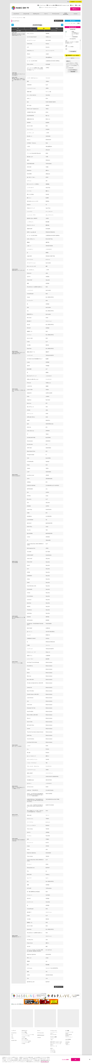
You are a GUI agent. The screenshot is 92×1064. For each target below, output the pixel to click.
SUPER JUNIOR (49, 393)
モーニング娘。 (49, 91)
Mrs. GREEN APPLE (50, 297)
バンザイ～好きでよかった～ (32, 78)
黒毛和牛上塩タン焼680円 (32, 218)
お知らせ (51, 1033)
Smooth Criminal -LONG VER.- (33, 694)
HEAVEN (29, 122)
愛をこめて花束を (30, 194)
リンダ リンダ (29, 355)
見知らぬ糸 (29, 815)
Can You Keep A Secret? (32, 36)
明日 (44, 28)
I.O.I (46, 444)
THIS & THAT (29, 280)
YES (28, 978)
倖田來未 (47, 105)
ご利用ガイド (67, 1044)
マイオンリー (29, 895)
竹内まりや (48, 652)
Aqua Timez (48, 208)
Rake (47, 143)
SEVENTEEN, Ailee (49, 423)
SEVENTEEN (48, 447)
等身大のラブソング (31, 208)
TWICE (47, 108)
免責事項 (66, 1033)
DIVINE (28, 572)
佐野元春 (47, 616)
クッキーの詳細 (52, 1052)
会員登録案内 (67, 1042)
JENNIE (47, 475)
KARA (47, 413)
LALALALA (29, 599)
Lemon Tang (29, 509)
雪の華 (28, 365)
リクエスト (76, 13)
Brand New (29, 348)
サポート (73, 5)
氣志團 (47, 358)
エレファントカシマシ (50, 50)
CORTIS (47, 492)
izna (46, 488)
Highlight (47, 461)
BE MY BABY (29, 628)
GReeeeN (48, 149)
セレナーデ (29, 877)
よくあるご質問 (52, 1051)
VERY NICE (29, 447)
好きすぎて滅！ (30, 125)
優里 (46, 266)
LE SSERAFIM (48, 516)
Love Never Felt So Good (32, 742)
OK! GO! (28, 946)
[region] (46, 1059)
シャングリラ (29, 211)
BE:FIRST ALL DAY (30, 981)
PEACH (28, 54)
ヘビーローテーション (31, 88)
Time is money (30, 828)
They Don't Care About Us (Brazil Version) (35, 732)
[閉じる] (89, 1059)
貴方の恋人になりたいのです (32, 201)
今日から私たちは (30, 430)
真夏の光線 (29, 91)
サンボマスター (49, 379)
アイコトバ (29, 864)
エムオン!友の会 (68, 1039)
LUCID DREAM (30, 519)
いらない (28, 936)
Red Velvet (48, 399)
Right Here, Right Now (31, 852)
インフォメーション (42, 5)
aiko (46, 180)
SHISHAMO (48, 136)
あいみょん (48, 259)
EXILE (47, 112)
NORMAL (29, 482)
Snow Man (48, 95)
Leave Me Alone (30, 697)
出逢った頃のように (31, 238)
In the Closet (29, 704)
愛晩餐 (28, 961)
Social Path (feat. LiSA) (31, 585)
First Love (29, 382)
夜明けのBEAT (30, 773)
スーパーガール (30, 822)
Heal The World (30, 711)
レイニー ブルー (30, 658)
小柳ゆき (47, 81)
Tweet (68, 1)
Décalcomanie (30, 441)
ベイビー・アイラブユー (32, 762)
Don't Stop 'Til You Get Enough (33, 662)
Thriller (28, 669)
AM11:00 (28, 204)
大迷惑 (28, 645)
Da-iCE (47, 842)
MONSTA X (48, 420)
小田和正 (47, 67)
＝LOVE (47, 132)
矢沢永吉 (47, 638)
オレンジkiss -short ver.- (31, 95)
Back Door (29, 603)
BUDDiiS (47, 825)
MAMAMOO (48, 441)
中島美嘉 (47, 365)
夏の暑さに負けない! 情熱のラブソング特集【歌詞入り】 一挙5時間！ (18, 79)
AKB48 (47, 88)
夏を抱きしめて (30, 156)
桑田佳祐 (47, 225)
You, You (28, 530)
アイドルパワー (30, 300)
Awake (28, 846)
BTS (46, 403)
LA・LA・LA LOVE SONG (32, 60)
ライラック (29, 334)
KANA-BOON (48, 852)
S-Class (28, 592)
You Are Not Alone (30, 738)
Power (28, 464)
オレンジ (28, 149)
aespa (47, 495)
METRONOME (30, 488)
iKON (47, 417)
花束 (28, 307)
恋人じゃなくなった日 (31, 266)
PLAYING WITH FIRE (31, 437)
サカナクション (49, 321)
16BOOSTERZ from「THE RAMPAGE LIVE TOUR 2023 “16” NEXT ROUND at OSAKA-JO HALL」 (35, 800)
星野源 (47, 252)
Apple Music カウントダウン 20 (18, 270)
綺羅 (28, 971)
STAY (28, 458)
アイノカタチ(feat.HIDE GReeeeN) (34, 153)
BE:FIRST (48, 867)
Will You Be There (30, 725)
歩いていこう (29, 631)
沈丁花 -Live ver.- (30, 786)
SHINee (47, 389)
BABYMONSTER (49, 523)
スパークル (29, 190)
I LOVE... (28, 146)
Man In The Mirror (30, 690)
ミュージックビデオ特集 (25, 1035)
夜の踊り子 (29, 321)
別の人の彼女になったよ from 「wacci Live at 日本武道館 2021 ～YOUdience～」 (35, 811)
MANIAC (28, 606)
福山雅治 (47, 122)
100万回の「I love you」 (32, 143)
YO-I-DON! (29, 551)
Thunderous (29, 609)
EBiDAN (47, 345)
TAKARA (47, 828)
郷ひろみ (47, 115)
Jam (28, 701)
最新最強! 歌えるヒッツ (16, 936)
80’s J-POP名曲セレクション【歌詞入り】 (18, 617)
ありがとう (29, 783)
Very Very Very (30, 444)
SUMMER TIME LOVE (31, 112)
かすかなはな (29, 968)
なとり (47, 877)
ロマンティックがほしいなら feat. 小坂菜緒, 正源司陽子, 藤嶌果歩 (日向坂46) (35, 950)
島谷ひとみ (48, 119)
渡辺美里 (47, 620)
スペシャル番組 (24, 1032)
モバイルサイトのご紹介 (69, 1032)
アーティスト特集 (24, 1033)
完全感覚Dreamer (30, 779)
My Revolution (30, 620)
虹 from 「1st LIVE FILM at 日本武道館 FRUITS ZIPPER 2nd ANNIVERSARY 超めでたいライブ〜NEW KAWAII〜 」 (35, 794)
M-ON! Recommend (40, 1035)
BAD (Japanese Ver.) (31, 548)
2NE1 (47, 410)
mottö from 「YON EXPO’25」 (33, 790)
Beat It (28, 672)
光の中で (28, 276)
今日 (31, 28)
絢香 (46, 946)
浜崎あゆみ (48, 173)
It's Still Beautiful (30, 461)
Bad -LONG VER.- (30, 679)
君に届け (28, 752)
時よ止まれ (29, 499)
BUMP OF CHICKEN (50, 805)
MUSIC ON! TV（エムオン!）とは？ (63, 5)
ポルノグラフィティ (49, 215)
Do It (28, 502)
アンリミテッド (30, 842)
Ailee (47, 406)
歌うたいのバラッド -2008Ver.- (33, 184)
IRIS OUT (29, 327)
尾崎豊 (47, 386)
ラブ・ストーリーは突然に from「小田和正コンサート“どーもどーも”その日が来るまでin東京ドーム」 (35, 68)
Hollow (28, 579)
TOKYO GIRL (29, 43)
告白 (28, 101)
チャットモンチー (49, 211)
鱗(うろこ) (29, 197)
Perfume (47, 43)
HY (46, 204)
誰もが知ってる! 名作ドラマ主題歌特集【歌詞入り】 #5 (18, 34)
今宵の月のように (30, 50)
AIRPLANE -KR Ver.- (31, 417)
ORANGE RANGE (49, 245)
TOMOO (47, 818)
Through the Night (30, 454)
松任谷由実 (48, 64)
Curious (28, 536)
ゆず (46, 369)
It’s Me (28, 341)
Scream (28, 728)
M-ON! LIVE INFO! (53, 1034)
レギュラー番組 (24, 1038)
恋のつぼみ (29, 105)
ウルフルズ (48, 78)
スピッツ (47, 815)
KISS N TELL (29, 526)
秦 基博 (47, 197)
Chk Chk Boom (30, 596)
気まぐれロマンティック (32, 375)
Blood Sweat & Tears (31, 451)
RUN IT (28, 565)
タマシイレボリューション (32, 759)
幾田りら (47, 190)
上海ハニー (29, 245)
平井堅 (47, 167)
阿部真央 (47, 201)
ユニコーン (48, 645)
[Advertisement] (22, 1018)
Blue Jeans (29, 317)
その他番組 (23, 1043)
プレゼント (52, 1038)
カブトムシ (29, 180)
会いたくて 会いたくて (31, 756)
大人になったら (30, 818)
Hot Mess (29, 495)
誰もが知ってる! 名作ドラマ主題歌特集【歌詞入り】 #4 (72, 42)
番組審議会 (67, 1035)
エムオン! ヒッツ (15, 815)
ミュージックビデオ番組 (25, 1042)
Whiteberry (48, 160)
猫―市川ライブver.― (31, 177)
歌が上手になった (30, 406)
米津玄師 (47, 283)
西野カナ (47, 170)
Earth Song (29, 735)
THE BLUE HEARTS (50, 355)
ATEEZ (47, 548)
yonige (47, 957)
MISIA (47, 153)
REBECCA (48, 635)
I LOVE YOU (29, 386)
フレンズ (28, 635)
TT (27, 434)
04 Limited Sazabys (49, 790)
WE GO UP (29, 523)
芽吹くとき (29, 957)
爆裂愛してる (29, 331)
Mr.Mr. (28, 396)
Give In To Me (29, 721)
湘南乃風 (47, 242)
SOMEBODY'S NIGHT (31, 638)
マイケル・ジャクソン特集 (17, 662)
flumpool (47, 752)
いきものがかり (49, 249)
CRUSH (28, 410)
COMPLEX (48, 628)
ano (46, 961)
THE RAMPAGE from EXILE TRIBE (52, 799)
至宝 (28, 964)
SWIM (28, 512)
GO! (28, 492)
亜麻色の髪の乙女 (30, 119)
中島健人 (47, 839)
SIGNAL (28, 468)
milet (47, 849)
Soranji (28, 297)
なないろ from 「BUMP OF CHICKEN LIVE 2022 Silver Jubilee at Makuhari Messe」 (35, 806)
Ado (46, 971)
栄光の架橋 (29, 369)
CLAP (28, 471)
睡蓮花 (28, 242)
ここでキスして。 (30, 221)
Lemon (28, 362)
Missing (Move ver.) (31, 867)
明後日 (57, 28)
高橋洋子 (47, 351)
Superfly (47, 194)
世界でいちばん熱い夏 (31, 232)
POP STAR (29, 167)
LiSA (47, 978)
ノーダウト (29, 57)
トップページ (14, 17)
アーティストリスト (55, 13)
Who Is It (28, 718)
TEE (46, 762)
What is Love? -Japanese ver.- (33, 108)
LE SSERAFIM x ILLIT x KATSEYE (52, 485)
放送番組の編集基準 (68, 1034)
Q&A (28, 423)
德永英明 (47, 658)
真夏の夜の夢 (29, 228)
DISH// (47, 177)
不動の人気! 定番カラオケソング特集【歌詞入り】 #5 (18, 352)
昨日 (18, 28)
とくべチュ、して (30, 132)
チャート (46, 13)
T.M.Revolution (49, 163)
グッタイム (29, 835)
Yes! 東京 (29, 345)
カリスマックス (30, 901)
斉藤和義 (47, 33)
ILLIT (47, 341)
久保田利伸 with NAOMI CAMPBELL (53, 60)
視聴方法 (51, 1044)
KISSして (29, 98)
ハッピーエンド (30, 290)
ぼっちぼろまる (49, 949)
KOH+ (47, 98)
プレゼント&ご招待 (51, 5)
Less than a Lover (30, 475)
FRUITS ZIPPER (49, 793)
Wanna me (29, 273)
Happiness (29, 399)
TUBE (47, 156)
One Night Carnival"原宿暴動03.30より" (34, 358)
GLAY (47, 84)
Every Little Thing (49, 238)
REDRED (29, 506)
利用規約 (66, 1043)
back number (48, 40)
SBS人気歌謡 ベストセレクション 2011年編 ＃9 (18, 74)
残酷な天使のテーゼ (31, 351)
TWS (47, 530)
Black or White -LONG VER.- (32, 714)
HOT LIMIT (29, 888)
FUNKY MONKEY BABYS (51, 101)
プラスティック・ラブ (31, 652)
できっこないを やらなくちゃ (33, 766)
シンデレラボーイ (30, 187)
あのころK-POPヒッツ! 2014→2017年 (18, 390)
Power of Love (30, 943)
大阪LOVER (29, 256)
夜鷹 (28, 283)
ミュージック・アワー (31, 215)
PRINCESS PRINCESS (50, 232)
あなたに (28, 139)
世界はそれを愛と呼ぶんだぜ (32, 379)
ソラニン (28, 776)
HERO (28, 420)
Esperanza (29, 170)
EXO (47, 464)
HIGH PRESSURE (30, 163)
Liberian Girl (29, 687)
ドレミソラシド (30, 129)
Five (28, 871)
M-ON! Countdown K (16, 475)
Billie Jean (29, 676)
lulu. (28, 310)
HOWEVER (29, 84)
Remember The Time (31, 708)
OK (75, 1059)
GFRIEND (48, 430)
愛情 (28, 81)
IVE (46, 519)
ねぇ (28, 749)
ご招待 (51, 1039)
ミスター (28, 745)
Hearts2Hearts (48, 509)
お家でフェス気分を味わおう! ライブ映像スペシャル (18, 787)
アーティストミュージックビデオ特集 (28, 1034)
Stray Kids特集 (15, 562)
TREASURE (48, 540)
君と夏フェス (29, 136)
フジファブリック (49, 773)
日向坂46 (47, 129)
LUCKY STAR (29, 389)
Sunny (28, 849)
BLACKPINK (48, 437)
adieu (47, 273)
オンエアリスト (16, 13)
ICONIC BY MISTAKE (31, 485)
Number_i (48, 874)
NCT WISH (48, 551)
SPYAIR (47, 846)
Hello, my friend (30, 64)
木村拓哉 (47, 276)
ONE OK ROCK (49, 779)
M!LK (47, 125)
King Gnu (47, 47)
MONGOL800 (48, 139)
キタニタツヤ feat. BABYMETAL (52, 968)
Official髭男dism (49, 57)
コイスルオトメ (30, 249)
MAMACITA (29, 393)
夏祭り (28, 160)
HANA (47, 317)
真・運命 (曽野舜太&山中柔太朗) (33, 891)
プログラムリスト (36, 13)
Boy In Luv (29, 403)
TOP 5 (28, 478)
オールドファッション (31, 40)
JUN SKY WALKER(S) (50, 631)
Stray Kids (48, 280)
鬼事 (28, 839)
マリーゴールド (30, 259)
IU (46, 454)
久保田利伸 (48, 655)
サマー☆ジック (30, 413)
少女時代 (47, 396)
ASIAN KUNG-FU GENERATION (52, 776)
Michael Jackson (49, 662)
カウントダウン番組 (25, 1039)
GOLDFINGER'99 (30, 115)
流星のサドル (29, 655)
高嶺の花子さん (30, 314)
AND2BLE (48, 536)
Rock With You (30, 665)
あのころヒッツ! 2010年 (16, 746)
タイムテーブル (26, 13)
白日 (28, 47)
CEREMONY (29, 575)
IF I (27, 540)
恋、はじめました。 (31, 269)
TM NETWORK (49, 623)
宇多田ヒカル (48, 36)
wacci (47, 810)
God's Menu (29, 613)
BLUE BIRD (29, 173)
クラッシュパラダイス (31, 825)
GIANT (28, 582)
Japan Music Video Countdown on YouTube (18, 839)
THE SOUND (29, 589)
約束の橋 (28, 616)
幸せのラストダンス (31, 225)
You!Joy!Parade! (30, 293)
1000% (28, 974)
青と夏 (28, 324)
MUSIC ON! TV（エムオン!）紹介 (55, 1043)
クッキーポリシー (44, 1061)
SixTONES (48, 895)
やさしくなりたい (30, 33)
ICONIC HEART (30, 555)
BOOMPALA (29, 516)
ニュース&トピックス (53, 1032)
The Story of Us (30, 939)
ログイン (72, 58)
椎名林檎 (47, 221)
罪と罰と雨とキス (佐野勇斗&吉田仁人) (34, 286)
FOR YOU (29, 427)
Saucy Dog (48, 187)
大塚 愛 (47, 54)
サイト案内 (78, 5)
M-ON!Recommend (65, 14)
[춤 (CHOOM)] (29, 533)
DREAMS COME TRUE (50, 256)
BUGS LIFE (29, 874)
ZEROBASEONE (49, 478)
